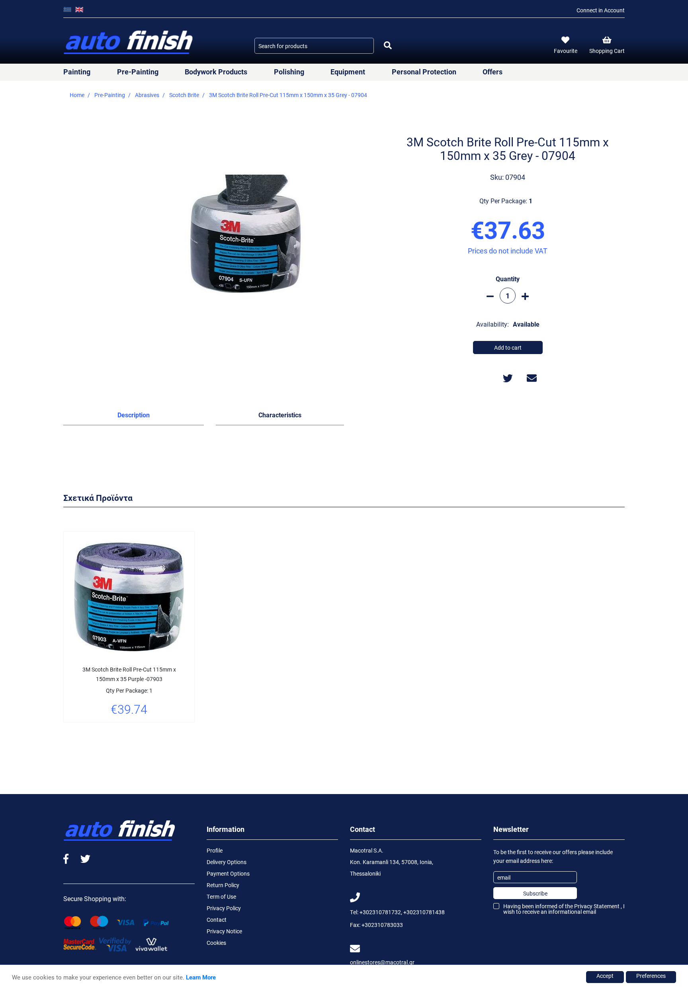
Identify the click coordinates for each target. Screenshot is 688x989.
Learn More (201, 977)
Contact (217, 919)
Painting (76, 71)
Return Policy (223, 885)
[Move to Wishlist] (109, 732)
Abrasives (147, 95)
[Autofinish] (129, 43)
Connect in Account (601, 10)
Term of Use (221, 896)
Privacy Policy (224, 908)
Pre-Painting (137, 71)
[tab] (133, 416)
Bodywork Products (216, 71)
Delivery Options (226, 862)
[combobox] (314, 46)
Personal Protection (424, 71)
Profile (215, 850)
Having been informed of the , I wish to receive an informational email (564, 909)
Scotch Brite (184, 95)
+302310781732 (380, 912)
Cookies (216, 942)
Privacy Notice (224, 931)
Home (77, 95)
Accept (605, 975)
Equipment (347, 71)
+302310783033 (382, 925)
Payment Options (228, 873)
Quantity (508, 279)
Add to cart (508, 347)
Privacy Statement (597, 906)
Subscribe (535, 893)
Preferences (651, 975)
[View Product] (129, 732)
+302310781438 (424, 912)
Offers (492, 71)
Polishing (289, 71)
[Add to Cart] (149, 732)
